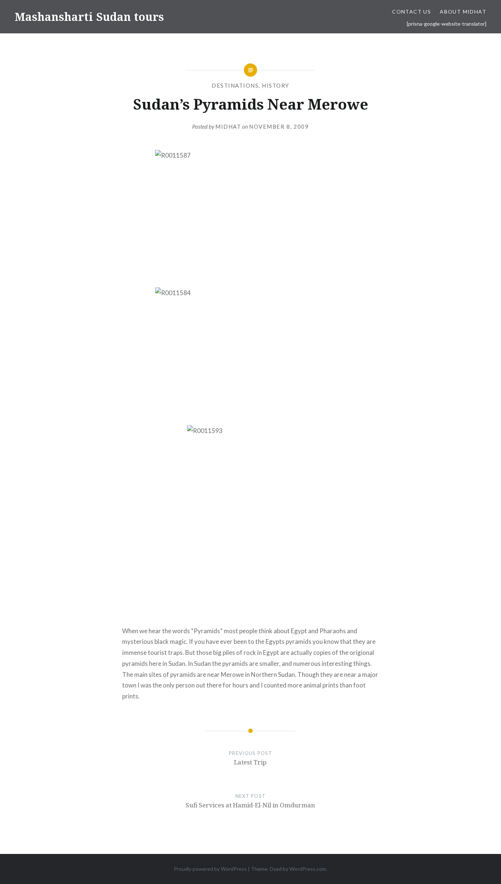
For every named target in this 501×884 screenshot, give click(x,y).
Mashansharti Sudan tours (89, 16)
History (275, 85)
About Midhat (463, 11)
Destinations (235, 85)
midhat (228, 126)
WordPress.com (307, 869)
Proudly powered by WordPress (210, 869)
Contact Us (411, 11)
